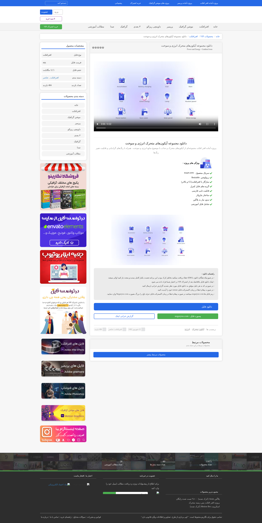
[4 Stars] (100, 47)
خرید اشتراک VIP (51, 26)
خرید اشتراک (135, 3)
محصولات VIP (206, 36)
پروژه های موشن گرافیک (159, 3)
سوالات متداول (79, 517)
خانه (215, 26)
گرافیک (124, 26)
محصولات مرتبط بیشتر (156, 354)
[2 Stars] (95, 47)
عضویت (44, 12)
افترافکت (204, 26)
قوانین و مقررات (94, 517)
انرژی (187, 329)
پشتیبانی (118, 3)
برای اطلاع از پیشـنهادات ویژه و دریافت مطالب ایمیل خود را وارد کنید (132, 486)
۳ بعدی (137, 26)
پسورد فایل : (188, 316)
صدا (112, 26)
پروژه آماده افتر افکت (209, 3)
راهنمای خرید (65, 517)
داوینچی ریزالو (154, 26)
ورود (56, 12)
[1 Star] (93, 47)
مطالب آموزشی (96, 26)
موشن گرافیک (186, 26)
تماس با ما (54, 517)
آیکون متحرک (198, 329)
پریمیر (170, 26)
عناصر (111, 329)
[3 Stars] (98, 47)
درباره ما (44, 517)
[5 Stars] (103, 47)
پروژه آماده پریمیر (184, 3)
